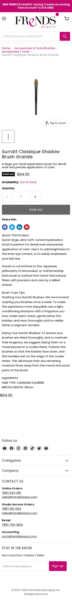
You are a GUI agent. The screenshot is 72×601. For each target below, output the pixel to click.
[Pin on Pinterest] (27, 227)
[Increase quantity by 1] (35, 197)
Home (6, 48)
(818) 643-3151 (11, 493)
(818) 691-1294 (11, 509)
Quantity (8, 188)
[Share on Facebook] (5, 227)
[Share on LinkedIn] (19, 227)
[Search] (65, 36)
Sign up (58, 566)
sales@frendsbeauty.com (19, 497)
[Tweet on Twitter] (12, 227)
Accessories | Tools (15, 51)
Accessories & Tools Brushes (35, 48)
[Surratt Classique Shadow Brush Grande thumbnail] (8, 136)
